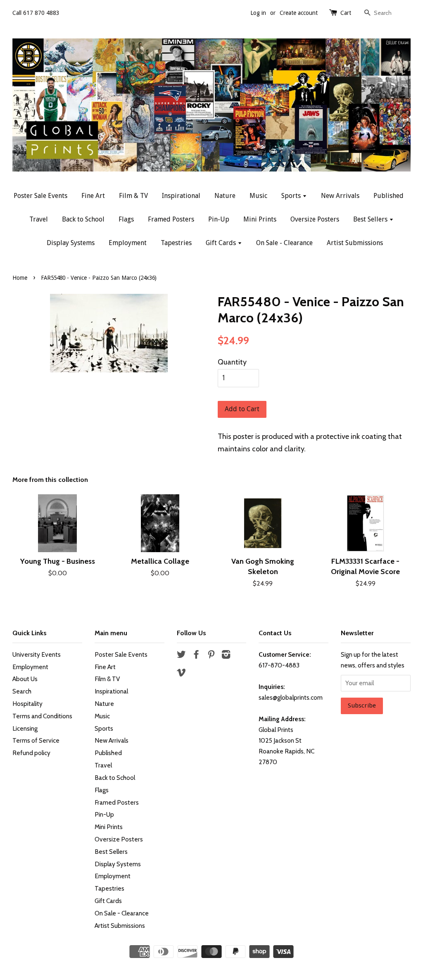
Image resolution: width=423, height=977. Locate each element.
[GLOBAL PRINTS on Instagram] (226, 656)
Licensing (25, 728)
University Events (36, 654)
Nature (224, 196)
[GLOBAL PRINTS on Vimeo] (181, 674)
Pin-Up (218, 219)
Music (258, 196)
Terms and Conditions (42, 716)
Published (388, 196)
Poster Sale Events (40, 196)
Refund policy (31, 753)
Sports (291, 196)
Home (19, 277)
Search (21, 691)
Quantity (232, 362)
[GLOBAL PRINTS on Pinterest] (211, 656)
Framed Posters (171, 219)
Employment (128, 243)
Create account (299, 13)
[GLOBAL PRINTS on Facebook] (196, 656)
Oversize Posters (314, 219)
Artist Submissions (355, 243)
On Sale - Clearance (284, 243)
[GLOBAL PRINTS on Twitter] (181, 656)
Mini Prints (259, 219)
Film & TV (133, 196)
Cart (345, 13)
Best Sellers (371, 219)
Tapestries (176, 243)
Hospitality (27, 704)
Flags (126, 219)
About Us (25, 679)
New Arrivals (340, 196)
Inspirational (181, 196)
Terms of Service (35, 740)
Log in (258, 13)
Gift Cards (222, 243)
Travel (38, 219)
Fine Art (93, 196)
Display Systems (71, 243)
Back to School (83, 219)
